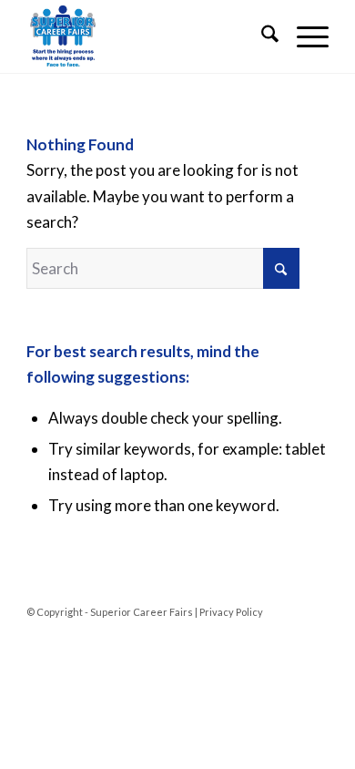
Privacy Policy (231, 612)
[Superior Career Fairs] (147, 36)
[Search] (261, 36)
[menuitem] (261, 36)
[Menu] (304, 36)
